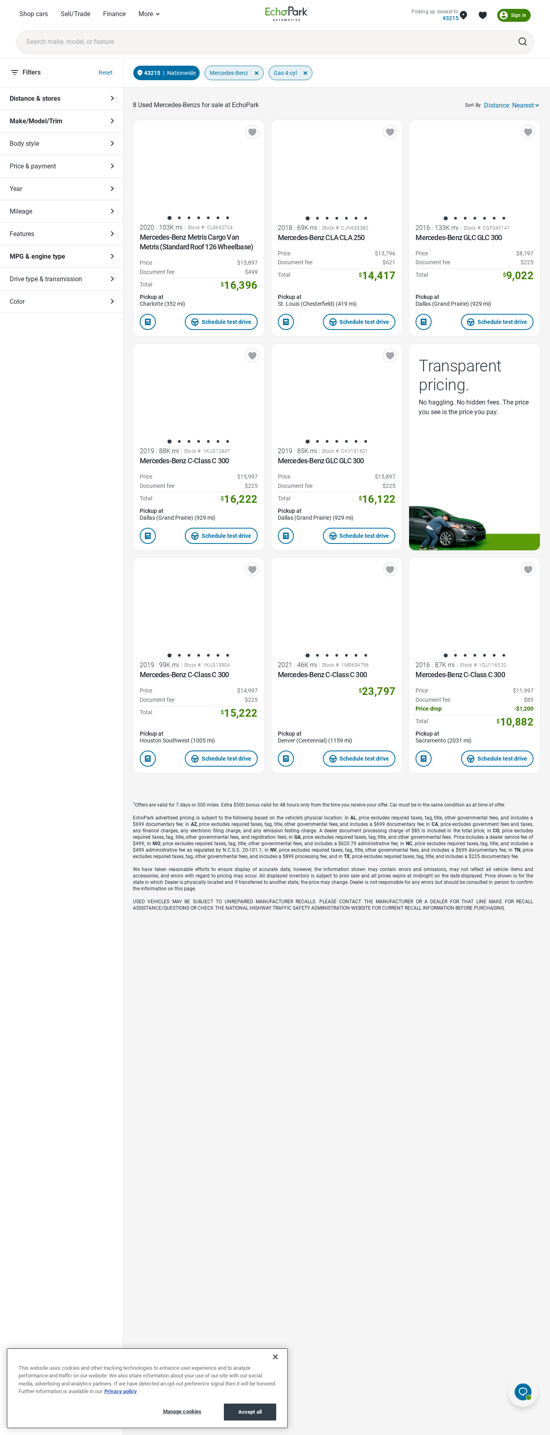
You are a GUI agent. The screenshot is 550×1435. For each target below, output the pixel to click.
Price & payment (33, 166)
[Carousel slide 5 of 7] (208, 218)
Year (16, 189)
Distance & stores (35, 98)
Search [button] (522, 41)
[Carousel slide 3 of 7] (189, 218)
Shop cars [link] (33, 14)
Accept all (250, 1412)
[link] (287, 15)
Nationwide (181, 73)
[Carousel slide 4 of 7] (198, 218)
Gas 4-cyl (285, 73)
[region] (147, 1388)
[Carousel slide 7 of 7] (227, 218)
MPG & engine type (37, 256)
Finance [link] (114, 14)
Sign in (518, 15)
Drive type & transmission (46, 279)
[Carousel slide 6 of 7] (218, 218)
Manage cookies (182, 1411)
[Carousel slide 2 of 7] (179, 218)
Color (17, 301)
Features (22, 234)
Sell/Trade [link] (75, 14)
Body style (24, 143)
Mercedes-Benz (229, 73)
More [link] (146, 14)
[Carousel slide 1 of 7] (169, 218)
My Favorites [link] (483, 15)
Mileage (21, 211)
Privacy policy (120, 1392)
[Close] (275, 1357)
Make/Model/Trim (36, 121)
